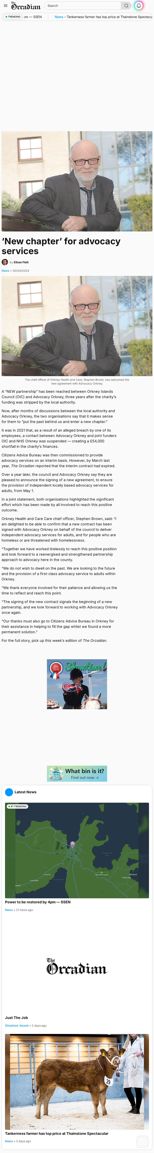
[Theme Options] (148, 6)
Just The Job (16, 1018)
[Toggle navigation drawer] (6, 6)
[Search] (126, 6)
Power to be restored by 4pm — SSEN (38, 902)
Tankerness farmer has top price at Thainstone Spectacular (56, 1133)
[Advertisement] (77, 737)
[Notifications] (139, 6)
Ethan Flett (21, 262)
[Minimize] (146, 1138)
